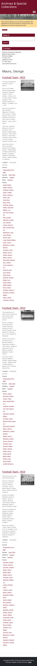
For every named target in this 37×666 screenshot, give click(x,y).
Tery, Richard (7, 222)
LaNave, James (7, 590)
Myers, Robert (7, 625)
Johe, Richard (7, 235)
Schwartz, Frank (8, 250)
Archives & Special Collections (13, 5)
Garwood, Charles (8, 277)
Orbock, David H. (8, 225)
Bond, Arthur (6, 202)
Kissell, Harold (7, 282)
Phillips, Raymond (8, 207)
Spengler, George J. (9, 290)
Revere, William (7, 615)
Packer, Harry (7, 237)
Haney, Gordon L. (8, 195)
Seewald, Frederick (8, 640)
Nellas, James (7, 297)
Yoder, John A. (7, 242)
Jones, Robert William (9, 240)
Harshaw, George (8, 205)
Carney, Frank (7, 398)
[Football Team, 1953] (27, 315)
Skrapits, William (8, 446)
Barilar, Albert (7, 456)
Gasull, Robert (7, 185)
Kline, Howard (7, 217)
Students (10, 180)
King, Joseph (7, 262)
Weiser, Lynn (6, 280)
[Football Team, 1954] (27, 479)
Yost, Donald (6, 272)
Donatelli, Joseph (8, 622)
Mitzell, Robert (7, 285)
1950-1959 (12, 175)
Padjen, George (7, 255)
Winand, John (7, 459)
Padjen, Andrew (7, 187)
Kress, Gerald (7, 287)
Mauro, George (7, 257)
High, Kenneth (7, 602)
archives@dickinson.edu (9, 63)
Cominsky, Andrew (8, 300)
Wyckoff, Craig (7, 270)
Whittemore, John (8, 232)
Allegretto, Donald (8, 220)
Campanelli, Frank (8, 617)
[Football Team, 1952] (27, 85)
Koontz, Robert (7, 600)
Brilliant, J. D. (7, 210)
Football (11, 177)
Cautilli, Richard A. (8, 464)
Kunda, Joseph (7, 192)
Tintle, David (6, 275)
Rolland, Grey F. (7, 252)
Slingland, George (8, 190)
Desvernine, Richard (9, 260)
